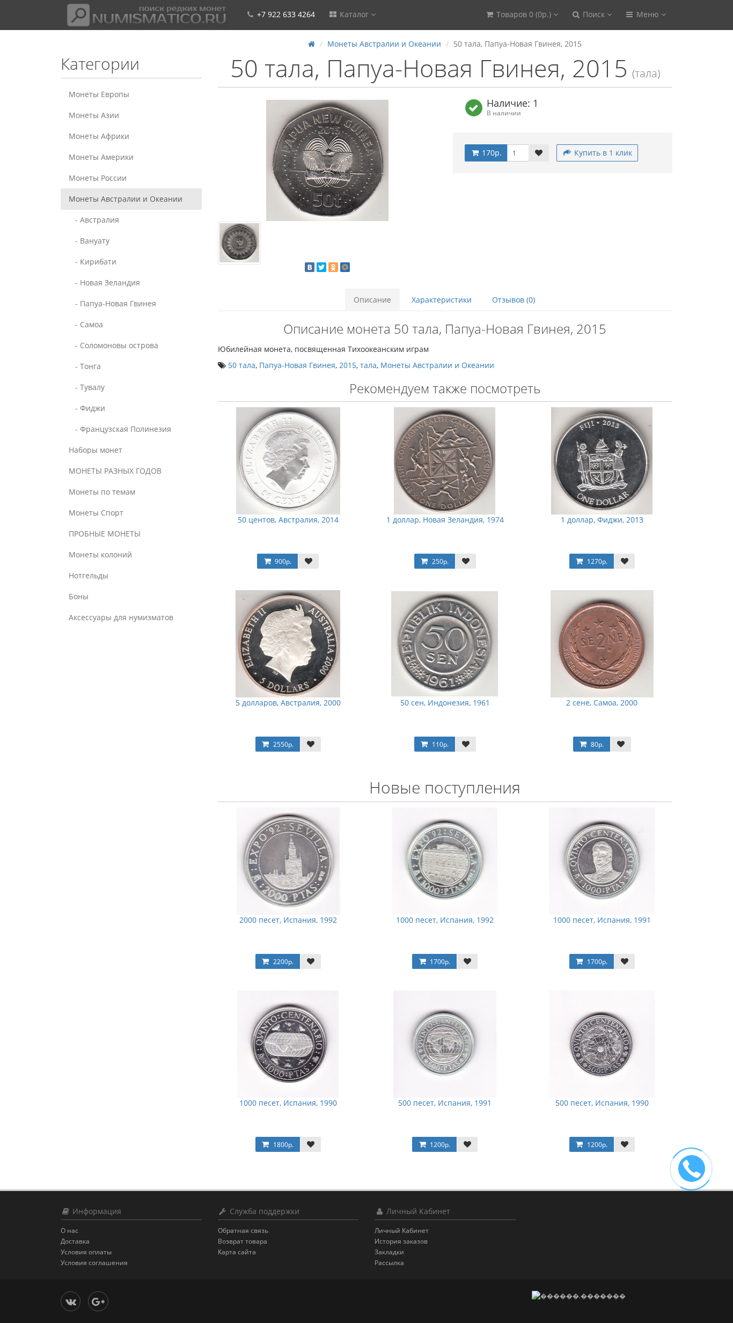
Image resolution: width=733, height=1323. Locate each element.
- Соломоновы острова (113, 345)
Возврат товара (242, 1241)
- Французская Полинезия (120, 429)
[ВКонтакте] (309, 267)
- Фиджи (87, 408)
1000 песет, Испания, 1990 (288, 1103)
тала (368, 365)
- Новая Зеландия (104, 282)
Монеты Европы (99, 94)
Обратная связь (243, 1230)
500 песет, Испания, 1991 (445, 1103)
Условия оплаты (86, 1251)
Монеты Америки (101, 157)
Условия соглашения (94, 1262)
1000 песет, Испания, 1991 (602, 920)
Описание (372, 300)
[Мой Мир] (345, 267)
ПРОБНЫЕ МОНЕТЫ (105, 533)
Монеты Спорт (96, 513)
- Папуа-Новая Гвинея (112, 303)
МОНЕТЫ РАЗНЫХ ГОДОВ (115, 471)
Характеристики (442, 300)
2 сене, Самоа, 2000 (601, 702)
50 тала (241, 365)
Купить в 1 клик (602, 153)
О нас (69, 1230)
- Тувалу (87, 387)
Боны (79, 596)
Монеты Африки (99, 136)
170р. (491, 153)
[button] (521, 15)
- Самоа (86, 324)
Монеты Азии (94, 115)
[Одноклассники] (333, 267)
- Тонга (85, 366)
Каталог (354, 14)
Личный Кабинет (402, 1230)
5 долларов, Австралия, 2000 (288, 702)
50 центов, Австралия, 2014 (288, 519)
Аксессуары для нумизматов (121, 617)
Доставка (75, 1241)
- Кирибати (92, 261)
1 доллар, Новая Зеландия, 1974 (445, 519)
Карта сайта (237, 1251)
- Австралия (94, 220)
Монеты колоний (100, 554)
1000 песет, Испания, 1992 (445, 920)
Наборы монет (95, 450)
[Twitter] (321, 267)
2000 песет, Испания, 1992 (288, 920)
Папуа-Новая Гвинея (297, 365)
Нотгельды (88, 575)
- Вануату (89, 241)
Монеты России (98, 178)
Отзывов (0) (513, 300)
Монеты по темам (102, 492)
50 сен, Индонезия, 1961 (445, 702)
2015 (347, 365)
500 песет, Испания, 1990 (602, 1103)
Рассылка (389, 1262)
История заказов (401, 1241)
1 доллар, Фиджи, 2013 (602, 519)
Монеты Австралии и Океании (125, 199)
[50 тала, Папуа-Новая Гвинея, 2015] (327, 160)
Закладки (389, 1251)
